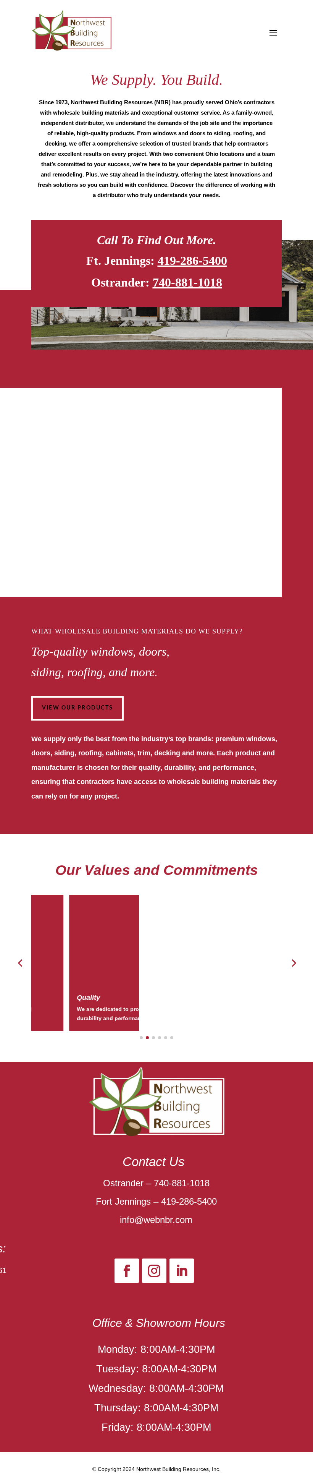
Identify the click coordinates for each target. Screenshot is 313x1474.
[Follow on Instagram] (154, 1271)
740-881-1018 (187, 282)
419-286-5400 (192, 260)
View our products (77, 708)
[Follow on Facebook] (127, 1271)
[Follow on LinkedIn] (181, 1271)
